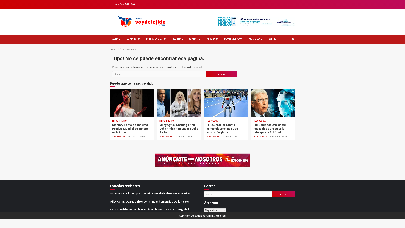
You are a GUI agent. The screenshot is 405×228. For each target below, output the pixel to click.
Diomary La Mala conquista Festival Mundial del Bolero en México (132, 103)
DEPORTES (212, 39)
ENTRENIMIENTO (233, 39)
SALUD (272, 39)
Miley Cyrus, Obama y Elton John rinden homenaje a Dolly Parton (179, 103)
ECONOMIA (195, 39)
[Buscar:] (159, 74)
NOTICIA (116, 39)
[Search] (293, 39)
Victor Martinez (119, 136)
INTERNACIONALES (156, 39)
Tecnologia (212, 121)
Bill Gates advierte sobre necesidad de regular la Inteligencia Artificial (273, 103)
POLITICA (178, 39)
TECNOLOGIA (255, 39)
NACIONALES (133, 39)
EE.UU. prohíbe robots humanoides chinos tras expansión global (226, 103)
